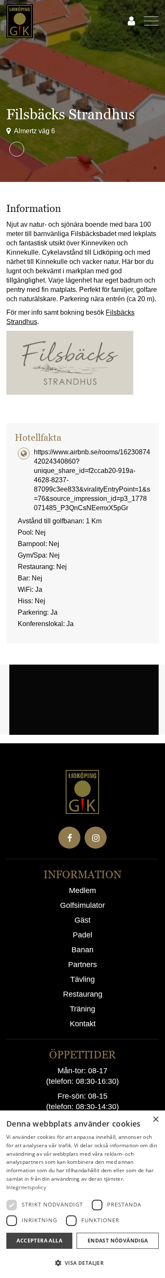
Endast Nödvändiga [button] (118, 1240)
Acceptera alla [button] (39, 1240)
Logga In (131, 21)
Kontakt (83, 1024)
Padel (82, 935)
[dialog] (82, 1194)
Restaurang (82, 994)
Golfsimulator (82, 905)
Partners (82, 964)
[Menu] (147, 21)
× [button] (155, 1119)
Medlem (82, 890)
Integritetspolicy (26, 1187)
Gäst (82, 920)
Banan (83, 949)
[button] (82, 1263)
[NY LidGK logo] (67, 21)
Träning (82, 1009)
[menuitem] (147, 21)
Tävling (82, 979)
